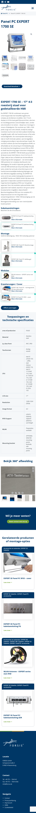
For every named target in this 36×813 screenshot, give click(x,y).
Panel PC (5, 13)
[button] (32, 8)
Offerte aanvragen (9, 308)
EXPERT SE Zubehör (10, 594)
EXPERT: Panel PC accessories (19, 643)
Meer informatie (16, 219)
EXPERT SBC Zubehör (17, 641)
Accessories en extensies (12, 548)
